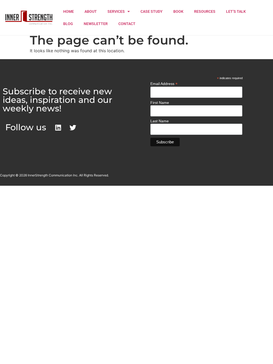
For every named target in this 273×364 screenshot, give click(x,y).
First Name (159, 102)
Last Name (159, 121)
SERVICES (116, 11)
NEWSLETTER (96, 24)
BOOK (178, 11)
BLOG (68, 24)
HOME (68, 11)
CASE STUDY (151, 11)
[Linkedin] (58, 127)
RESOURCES (204, 11)
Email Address (164, 83)
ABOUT (91, 11)
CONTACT (126, 24)
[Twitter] (72, 127)
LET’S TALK (236, 11)
